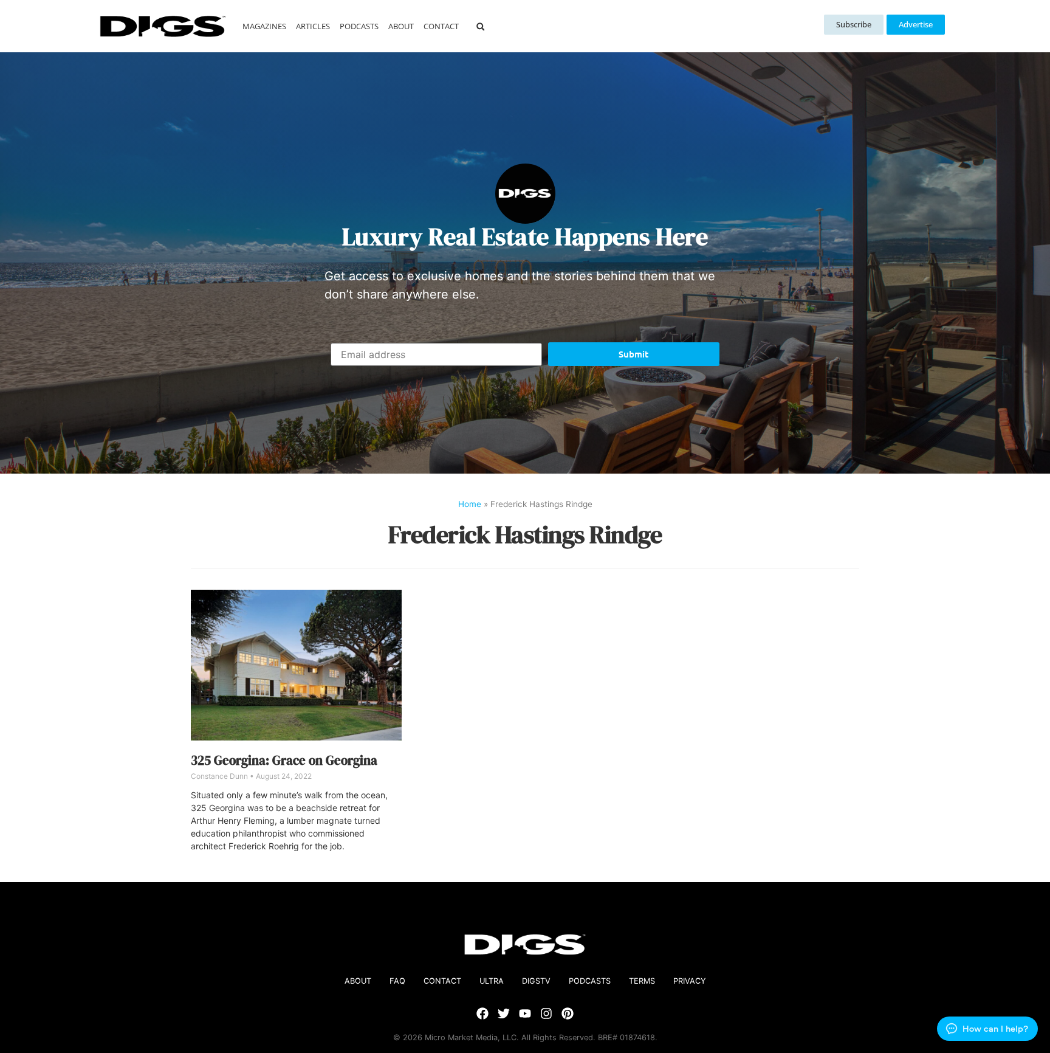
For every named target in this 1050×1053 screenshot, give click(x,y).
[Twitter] (504, 1013)
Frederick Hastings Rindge (525, 534)
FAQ (397, 981)
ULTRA (491, 981)
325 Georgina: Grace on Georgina (284, 760)
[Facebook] (482, 1013)
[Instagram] (546, 1013)
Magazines (264, 26)
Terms (642, 981)
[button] (480, 26)
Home (469, 504)
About (401, 26)
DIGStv (536, 981)
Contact (441, 26)
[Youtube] (525, 1013)
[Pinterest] (567, 1013)
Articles (313, 26)
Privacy (689, 981)
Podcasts (359, 26)
